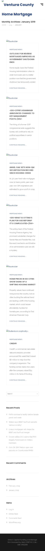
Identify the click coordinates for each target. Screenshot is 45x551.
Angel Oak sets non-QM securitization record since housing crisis (21, 170)
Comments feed (15, 518)
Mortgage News (15, 49)
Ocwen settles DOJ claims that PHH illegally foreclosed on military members (22, 440)
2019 (10, 25)
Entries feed (13, 514)
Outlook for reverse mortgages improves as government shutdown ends (22, 58)
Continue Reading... (18, 88)
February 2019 (14, 486)
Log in (11, 509)
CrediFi (13, 343)
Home (4, 25)
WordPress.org (15, 522)
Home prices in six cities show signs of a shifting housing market (22, 282)
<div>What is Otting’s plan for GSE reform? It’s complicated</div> (21, 220)
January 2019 (14, 490)
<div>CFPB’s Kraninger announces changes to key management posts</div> (21, 114)
